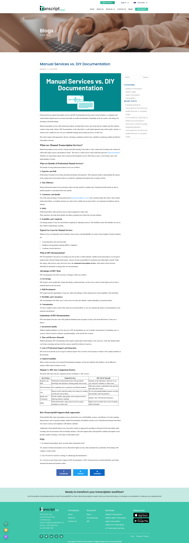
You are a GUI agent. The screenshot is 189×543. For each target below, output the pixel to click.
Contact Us (121, 9)
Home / (43, 35)
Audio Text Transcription (114, 525)
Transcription (131, 98)
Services (109, 510)
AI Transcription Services (115, 528)
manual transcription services (80, 198)
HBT (88, 521)
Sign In (89, 514)
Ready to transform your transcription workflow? (94, 492)
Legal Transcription (133, 95)
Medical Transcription (134, 89)
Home (92, 9)
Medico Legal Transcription (115, 518)
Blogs (130, 9)
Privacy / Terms (142, 536)
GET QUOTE (142, 9)
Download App (92, 518)
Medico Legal (131, 92)
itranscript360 (116, 541)
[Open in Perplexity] (6, 537)
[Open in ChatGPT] (6, 524)
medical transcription (113, 152)
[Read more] (49, 509)
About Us (100, 9)
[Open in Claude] (6, 531)
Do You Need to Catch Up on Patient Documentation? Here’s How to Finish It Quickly (137, 121)
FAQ (132, 536)
